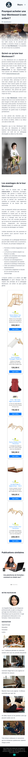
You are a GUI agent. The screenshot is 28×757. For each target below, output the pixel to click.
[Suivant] (24, 569)
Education (4, 627)
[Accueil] (2, 21)
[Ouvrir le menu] (25, 5)
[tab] (12, 584)
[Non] (26, 751)
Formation (4, 629)
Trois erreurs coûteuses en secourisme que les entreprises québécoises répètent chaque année (14, 740)
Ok (14, 754)
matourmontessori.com (13, 73)
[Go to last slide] (4, 569)
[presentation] (14, 564)
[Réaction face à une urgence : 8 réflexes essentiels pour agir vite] (14, 682)
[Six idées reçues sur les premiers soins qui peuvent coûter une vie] (14, 704)
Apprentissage (6, 625)
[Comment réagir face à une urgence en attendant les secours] (14, 662)
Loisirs (3, 632)
